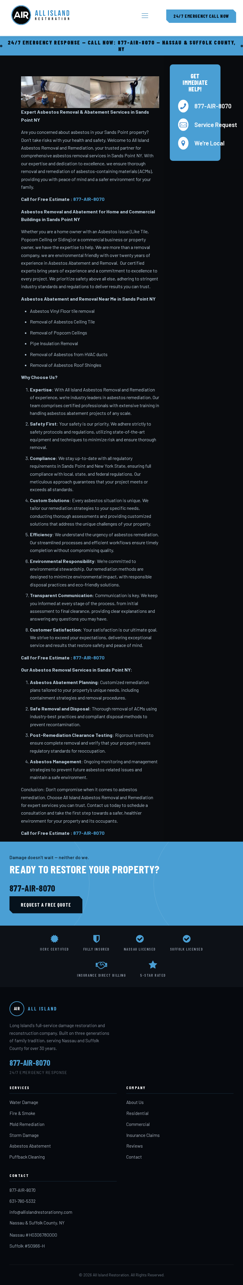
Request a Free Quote (46, 905)
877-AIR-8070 (89, 199)
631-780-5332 (22, 1201)
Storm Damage (24, 1135)
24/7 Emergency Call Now (201, 16)
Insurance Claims (143, 1135)
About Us (135, 1102)
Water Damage (23, 1102)
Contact (134, 1156)
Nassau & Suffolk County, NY (37, 1222)
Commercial (138, 1124)
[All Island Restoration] (40, 15)
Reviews (134, 1145)
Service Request (203, 124)
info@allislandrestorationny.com (40, 1212)
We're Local (203, 143)
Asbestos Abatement (30, 1145)
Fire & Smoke (22, 1113)
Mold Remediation (26, 1124)
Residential (137, 1113)
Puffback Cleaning (27, 1156)
